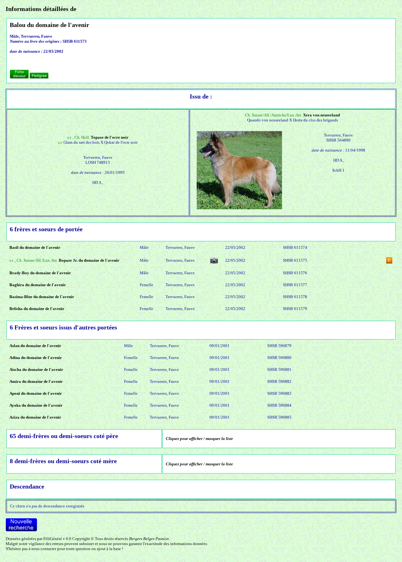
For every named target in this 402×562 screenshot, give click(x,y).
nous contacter (43, 548)
